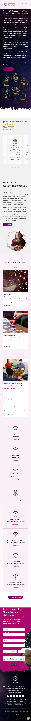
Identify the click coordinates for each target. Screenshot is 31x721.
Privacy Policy (10, 711)
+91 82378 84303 (25, 5)
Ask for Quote (8, 69)
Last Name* (5, 637)
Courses (10, 704)
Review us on (6, 129)
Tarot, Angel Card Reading (20, 24)
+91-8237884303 (17, 692)
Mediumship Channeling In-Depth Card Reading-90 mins (15, 583)
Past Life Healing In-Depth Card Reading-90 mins (15, 562)
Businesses (6, 31)
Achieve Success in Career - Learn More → (14, 414)
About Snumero (18, 699)
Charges (18, 703)
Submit (14, 664)
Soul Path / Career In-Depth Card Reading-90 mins (15, 520)
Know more (8, 224)
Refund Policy (22, 711)
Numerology (8, 24)
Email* (4, 643)
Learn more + (15, 439)
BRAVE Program (8, 703)
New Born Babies (14, 31)
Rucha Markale (6, 143)
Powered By (14, 714)
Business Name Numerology (15, 478)
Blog (26, 703)
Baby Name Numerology (15, 456)
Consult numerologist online (15, 701)
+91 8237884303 (8, 37)
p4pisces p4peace (21, 143)
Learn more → (7, 305)
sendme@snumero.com (17, 690)
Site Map (4, 711)
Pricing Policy (16, 711)
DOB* (4, 649)
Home (9, 699)
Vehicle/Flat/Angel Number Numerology (15, 499)
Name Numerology (15, 435)
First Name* (5, 626)
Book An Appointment (15, 597)
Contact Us (19, 704)
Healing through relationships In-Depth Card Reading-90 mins (15, 541)
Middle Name (6, 632)
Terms (27, 711)
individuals (24, 29)
